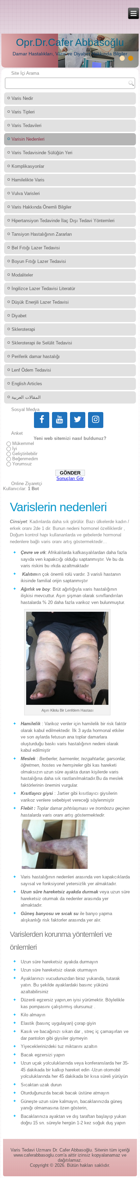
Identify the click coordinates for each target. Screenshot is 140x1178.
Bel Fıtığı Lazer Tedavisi (36, 247)
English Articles (27, 383)
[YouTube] (59, 420)
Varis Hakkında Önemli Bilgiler (41, 207)
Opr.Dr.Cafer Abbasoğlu (70, 42)
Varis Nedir (22, 98)
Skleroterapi (23, 329)
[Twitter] (77, 420)
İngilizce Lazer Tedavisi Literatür (43, 288)
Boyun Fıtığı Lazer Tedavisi (39, 261)
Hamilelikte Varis (28, 179)
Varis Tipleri (23, 111)
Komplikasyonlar (28, 166)
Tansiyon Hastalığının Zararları (42, 234)
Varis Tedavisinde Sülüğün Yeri (42, 152)
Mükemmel (23, 443)
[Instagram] (95, 420)
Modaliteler (22, 275)
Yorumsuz (22, 463)
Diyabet (19, 315)
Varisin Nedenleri (28, 139)
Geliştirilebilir (24, 453)
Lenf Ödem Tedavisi (31, 370)
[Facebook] (41, 420)
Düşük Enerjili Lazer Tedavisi (40, 302)
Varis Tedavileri (26, 125)
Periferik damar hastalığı (36, 356)
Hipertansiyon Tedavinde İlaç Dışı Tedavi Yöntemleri (63, 220)
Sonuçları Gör (70, 478)
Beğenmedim (25, 458)
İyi (14, 448)
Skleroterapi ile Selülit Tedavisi (42, 342)
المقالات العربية (26, 397)
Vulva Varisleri (26, 193)
